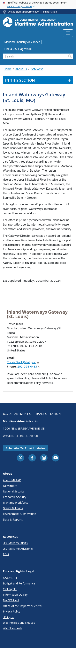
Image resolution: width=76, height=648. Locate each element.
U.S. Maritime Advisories (18, 549)
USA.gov (8, 617)
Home (7, 69)
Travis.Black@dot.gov (21, 362)
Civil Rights (10, 589)
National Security (13, 491)
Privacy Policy (11, 611)
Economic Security (14, 497)
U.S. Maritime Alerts (15, 543)
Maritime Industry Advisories (22, 42)
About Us (21, 69)
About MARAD (12, 480)
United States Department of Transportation (32, 11)
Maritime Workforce (15, 502)
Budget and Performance (19, 583)
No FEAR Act (11, 600)
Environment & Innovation (19, 514)
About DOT (10, 578)
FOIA (6, 554)
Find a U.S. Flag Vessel (18, 49)
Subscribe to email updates (25, 448)
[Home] (38, 23)
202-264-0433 (27, 366)
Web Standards (12, 628)
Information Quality (15, 594)
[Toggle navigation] (68, 33)
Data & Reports (13, 519)
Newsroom (10, 486)
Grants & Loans (13, 508)
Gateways (37, 69)
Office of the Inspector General (22, 606)
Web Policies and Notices (19, 622)
